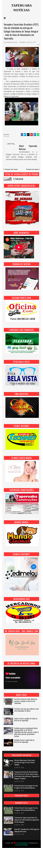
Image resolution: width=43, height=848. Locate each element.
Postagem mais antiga (32, 169)
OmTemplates (23, 843)
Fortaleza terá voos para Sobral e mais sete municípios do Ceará (26, 710)
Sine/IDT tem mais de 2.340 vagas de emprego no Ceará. (26, 830)
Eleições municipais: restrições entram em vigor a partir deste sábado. (24, 762)
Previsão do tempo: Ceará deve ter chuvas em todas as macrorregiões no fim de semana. (26, 819)
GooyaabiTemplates (21, 845)
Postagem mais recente (11, 169)
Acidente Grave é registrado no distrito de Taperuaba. (24, 741)
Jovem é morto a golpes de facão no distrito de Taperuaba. (25, 720)
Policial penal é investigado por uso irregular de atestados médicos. (26, 787)
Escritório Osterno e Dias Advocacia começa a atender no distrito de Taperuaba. (25, 701)
